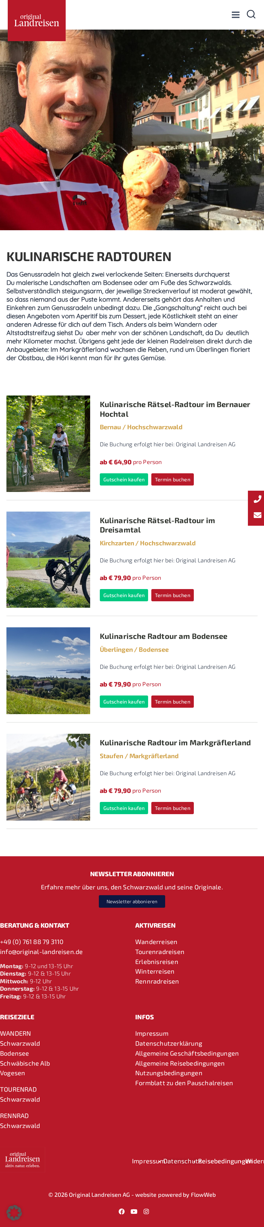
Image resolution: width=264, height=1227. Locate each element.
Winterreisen (154, 971)
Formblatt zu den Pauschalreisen (184, 1082)
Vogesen (12, 1073)
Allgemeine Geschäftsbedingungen (187, 1053)
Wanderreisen (156, 941)
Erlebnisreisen (156, 961)
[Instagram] (146, 1211)
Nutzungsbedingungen (169, 1073)
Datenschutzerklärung (168, 1043)
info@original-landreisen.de (41, 951)
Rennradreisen (157, 981)
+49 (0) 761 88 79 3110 (31, 941)
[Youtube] (134, 1211)
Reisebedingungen (225, 1161)
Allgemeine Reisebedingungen (180, 1063)
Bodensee (14, 1053)
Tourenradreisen (159, 951)
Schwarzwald (20, 1043)
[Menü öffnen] (235, 14)
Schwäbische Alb (25, 1063)
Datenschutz (182, 1161)
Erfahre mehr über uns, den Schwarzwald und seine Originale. (132, 887)
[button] (14, 1213)
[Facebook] (122, 1211)
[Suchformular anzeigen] (251, 15)
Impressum (151, 1033)
